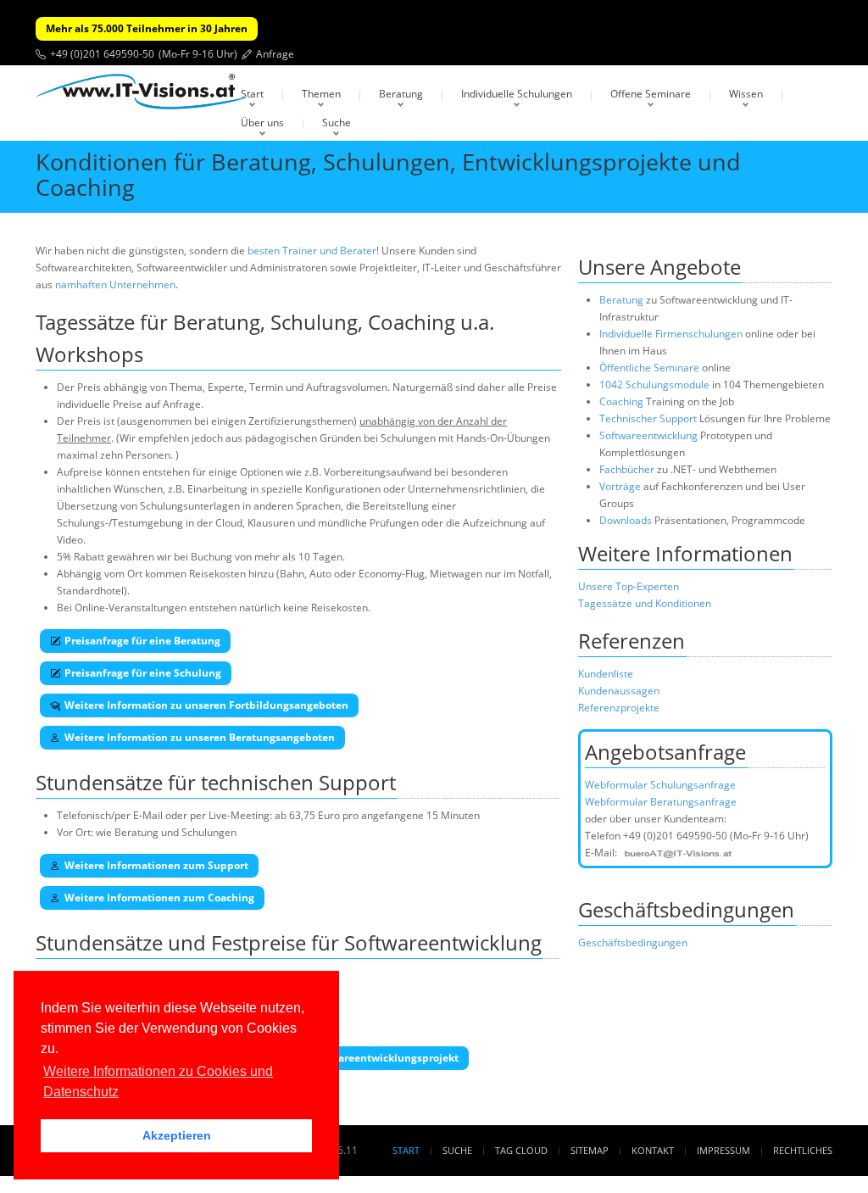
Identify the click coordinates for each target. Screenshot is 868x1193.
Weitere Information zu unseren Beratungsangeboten (199, 737)
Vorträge (620, 486)
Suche (336, 122)
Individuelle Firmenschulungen (671, 333)
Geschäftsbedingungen (632, 942)
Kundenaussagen (618, 690)
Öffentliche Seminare (649, 367)
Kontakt (653, 1150)
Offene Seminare (650, 93)
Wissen (746, 93)
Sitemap (589, 1150)
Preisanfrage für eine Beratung (142, 640)
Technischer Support (648, 418)
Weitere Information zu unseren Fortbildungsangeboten (206, 705)
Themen (321, 93)
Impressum (723, 1150)
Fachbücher (626, 469)
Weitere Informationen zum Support (156, 865)
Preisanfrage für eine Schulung (142, 673)
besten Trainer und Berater (312, 250)
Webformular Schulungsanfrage (660, 785)
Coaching (621, 401)
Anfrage (275, 54)
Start (252, 93)
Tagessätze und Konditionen (644, 603)
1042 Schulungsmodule (655, 384)
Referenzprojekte (618, 707)
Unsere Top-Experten (628, 586)
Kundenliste (605, 673)
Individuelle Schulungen (516, 93)
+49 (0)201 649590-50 (102, 54)
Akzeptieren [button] (176, 1135)
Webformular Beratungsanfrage (661, 801)
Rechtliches (802, 1150)
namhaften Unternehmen (115, 284)
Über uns (262, 122)
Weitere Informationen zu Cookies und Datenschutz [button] (158, 1081)
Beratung (401, 93)
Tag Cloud (521, 1150)
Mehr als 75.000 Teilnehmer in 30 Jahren (147, 28)
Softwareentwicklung (648, 435)
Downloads (625, 520)
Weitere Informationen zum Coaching (159, 897)
